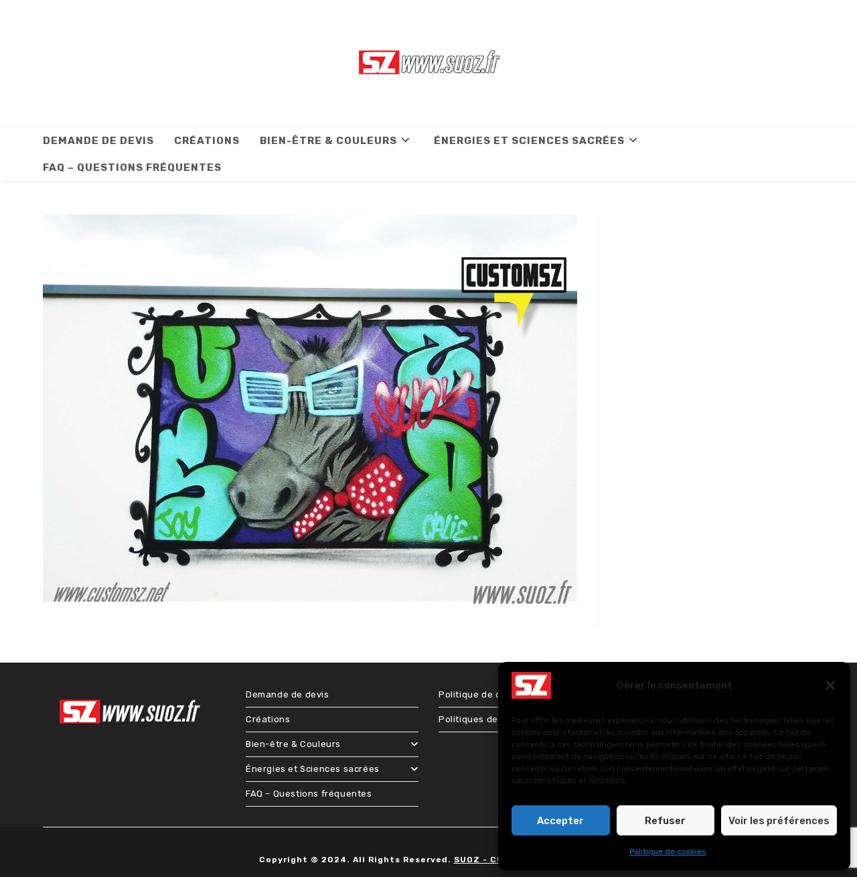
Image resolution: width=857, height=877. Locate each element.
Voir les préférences (779, 821)
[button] (830, 685)
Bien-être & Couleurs (293, 744)
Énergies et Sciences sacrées (313, 769)
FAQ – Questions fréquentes (309, 794)
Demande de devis (287, 694)
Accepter (560, 821)
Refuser (665, 821)
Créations (268, 719)
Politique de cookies (667, 851)
